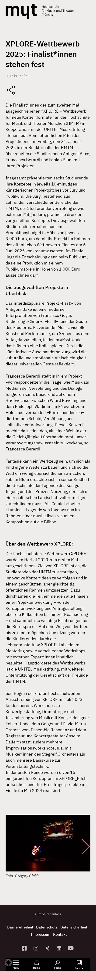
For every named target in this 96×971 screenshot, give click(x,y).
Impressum (40, 934)
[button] (81, 846)
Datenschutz (47, 927)
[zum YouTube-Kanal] (71, 948)
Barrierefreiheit (20, 927)
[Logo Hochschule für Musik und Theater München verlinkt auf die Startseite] (21, 12)
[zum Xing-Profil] (48, 948)
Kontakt (60, 934)
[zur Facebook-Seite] (25, 948)
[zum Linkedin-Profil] (60, 948)
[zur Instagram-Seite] (36, 948)
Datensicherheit (73, 927)
